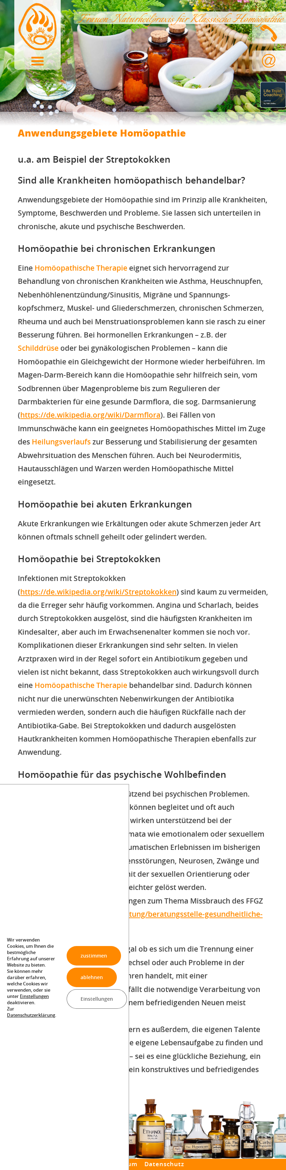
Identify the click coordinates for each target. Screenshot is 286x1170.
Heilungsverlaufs (61, 442)
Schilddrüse (38, 348)
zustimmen (94, 955)
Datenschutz (164, 1164)
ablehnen (92, 977)
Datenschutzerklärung (31, 1015)
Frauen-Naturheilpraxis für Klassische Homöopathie (180, 19)
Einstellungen (34, 996)
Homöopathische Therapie (81, 268)
